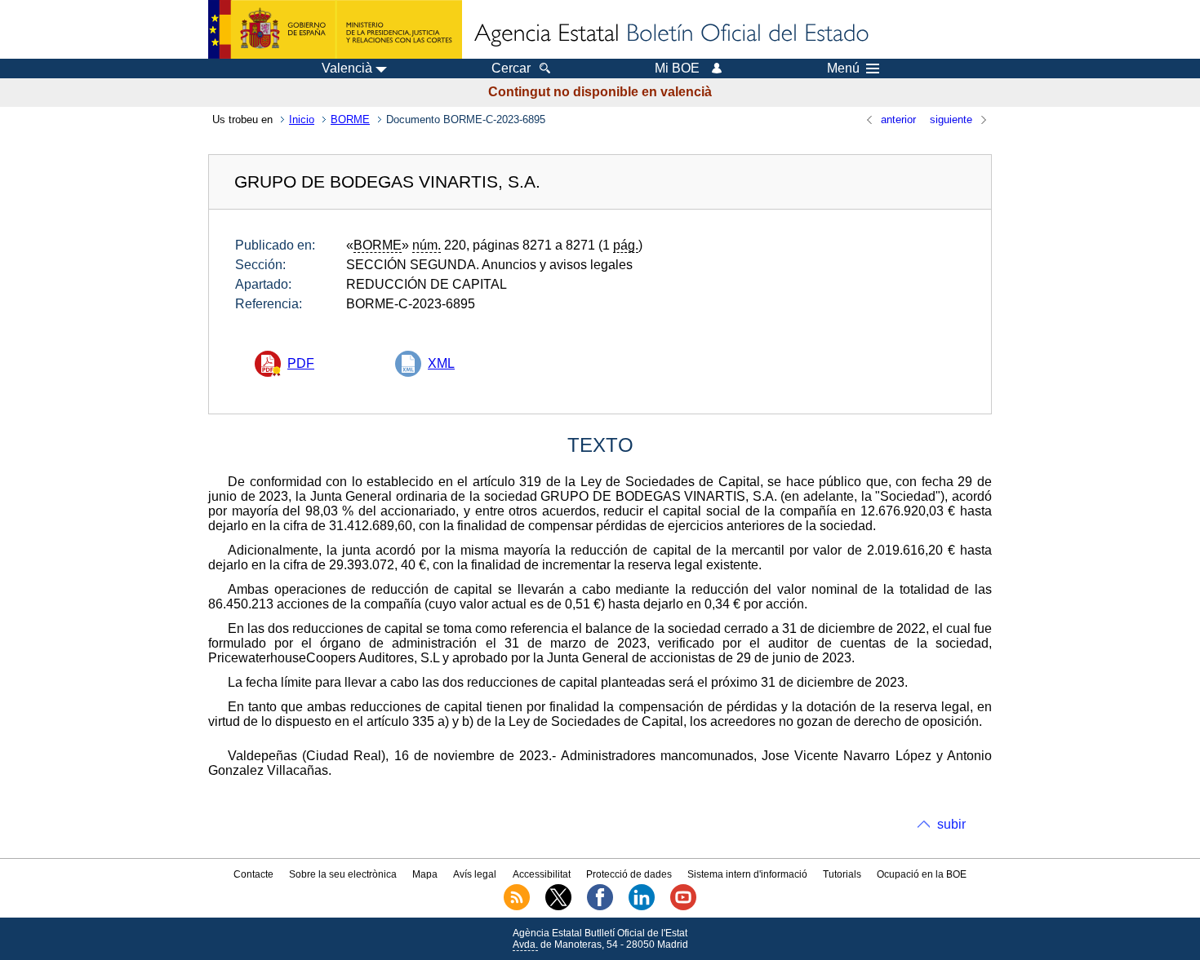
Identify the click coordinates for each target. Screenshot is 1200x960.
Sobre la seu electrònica (343, 874)
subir (951, 824)
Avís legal (474, 874)
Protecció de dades (629, 874)
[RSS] (517, 907)
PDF (300, 363)
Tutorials (842, 874)
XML (441, 363)
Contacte (253, 874)
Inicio (301, 119)
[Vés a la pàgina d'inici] (670, 34)
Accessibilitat (542, 874)
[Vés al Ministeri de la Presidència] (335, 29)
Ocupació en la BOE (922, 874)
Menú (843, 68)
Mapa (425, 874)
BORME (350, 119)
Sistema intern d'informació (747, 874)
